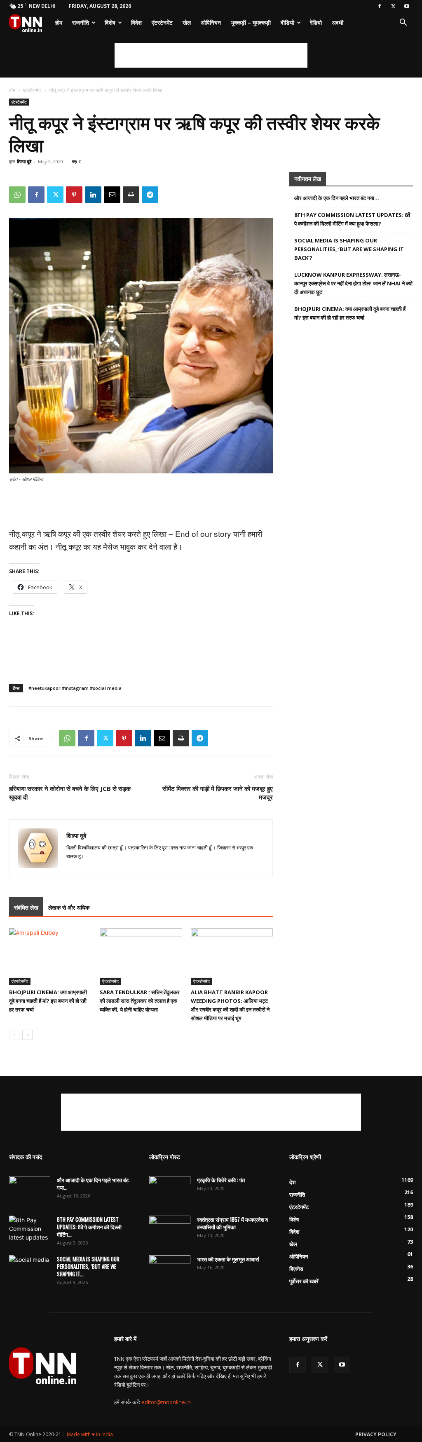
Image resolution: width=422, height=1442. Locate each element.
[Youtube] (407, 6)
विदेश (136, 22)
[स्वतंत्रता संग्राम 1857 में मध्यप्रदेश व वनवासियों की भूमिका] (169, 1230)
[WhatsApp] (17, 194)
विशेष (110, 22)
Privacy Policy (375, 1434)
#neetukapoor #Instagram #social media (75, 688)
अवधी (337, 22)
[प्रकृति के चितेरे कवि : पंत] (169, 1190)
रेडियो (316, 22)
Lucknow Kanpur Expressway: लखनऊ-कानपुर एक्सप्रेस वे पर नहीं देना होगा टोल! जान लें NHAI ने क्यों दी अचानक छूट (353, 283)
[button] (403, 23)
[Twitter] (393, 6)
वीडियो (287, 22)
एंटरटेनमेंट (162, 22)
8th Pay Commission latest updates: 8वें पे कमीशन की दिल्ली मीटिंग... (89, 1226)
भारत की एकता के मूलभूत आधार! (228, 1259)
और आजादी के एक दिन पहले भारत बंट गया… (336, 198)
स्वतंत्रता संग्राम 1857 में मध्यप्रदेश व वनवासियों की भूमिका (232, 1223)
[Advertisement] (211, 55)
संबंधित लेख (26, 907)
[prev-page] (14, 1035)
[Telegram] (150, 194)
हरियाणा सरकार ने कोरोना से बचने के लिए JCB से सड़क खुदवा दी (70, 792)
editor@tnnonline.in (166, 1402)
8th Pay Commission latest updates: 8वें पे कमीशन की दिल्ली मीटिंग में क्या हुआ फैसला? (352, 219)
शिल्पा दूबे (24, 161)
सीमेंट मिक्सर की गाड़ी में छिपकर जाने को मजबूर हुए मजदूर (217, 792)
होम (58, 22)
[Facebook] (379, 6)
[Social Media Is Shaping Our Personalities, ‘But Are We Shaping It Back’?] (29, 1269)
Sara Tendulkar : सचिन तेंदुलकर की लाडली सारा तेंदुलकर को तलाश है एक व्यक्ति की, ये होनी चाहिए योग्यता (140, 1000)
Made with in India (90, 1434)
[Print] (131, 194)
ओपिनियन (211, 22)
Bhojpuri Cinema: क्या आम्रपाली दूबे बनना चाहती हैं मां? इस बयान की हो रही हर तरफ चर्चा (48, 1000)
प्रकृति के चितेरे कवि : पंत (221, 1180)
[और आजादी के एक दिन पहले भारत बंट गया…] (29, 1190)
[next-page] (27, 1035)
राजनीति (80, 22)
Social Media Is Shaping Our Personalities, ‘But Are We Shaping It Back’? (349, 249)
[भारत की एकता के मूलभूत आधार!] (169, 1269)
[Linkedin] (93, 194)
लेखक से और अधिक (68, 907)
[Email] (112, 194)
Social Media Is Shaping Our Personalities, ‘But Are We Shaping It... (88, 1266)
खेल (187, 22)
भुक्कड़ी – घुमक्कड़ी (251, 22)
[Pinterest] (74, 194)
